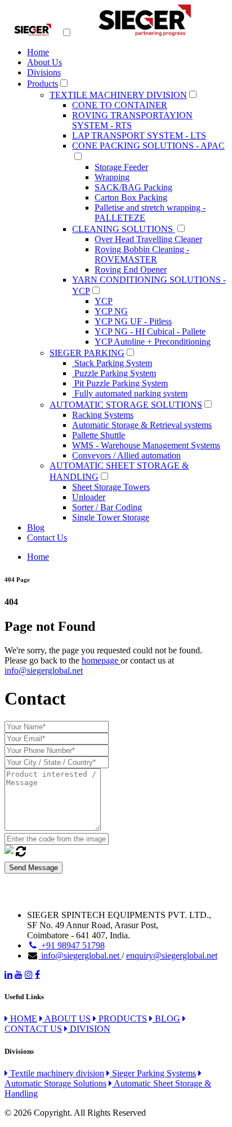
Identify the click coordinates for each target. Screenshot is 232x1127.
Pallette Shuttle (98, 435)
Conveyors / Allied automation (126, 455)
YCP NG (111, 311)
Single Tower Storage (110, 517)
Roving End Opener (131, 269)
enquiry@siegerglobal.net (171, 955)
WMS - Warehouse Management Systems (146, 445)
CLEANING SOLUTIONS (123, 229)
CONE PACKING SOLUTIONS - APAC (148, 145)
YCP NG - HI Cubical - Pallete (150, 331)
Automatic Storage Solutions (55, 1083)
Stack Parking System (112, 363)
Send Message (33, 867)
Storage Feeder (121, 167)
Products (42, 83)
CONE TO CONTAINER (119, 105)
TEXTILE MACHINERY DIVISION (118, 95)
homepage (101, 660)
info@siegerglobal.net (44, 670)
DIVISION (89, 1029)
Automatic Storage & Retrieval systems (142, 425)
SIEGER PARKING (87, 353)
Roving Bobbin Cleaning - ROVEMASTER (142, 254)
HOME (22, 1018)
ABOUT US (67, 1018)
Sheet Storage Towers (111, 487)
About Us (44, 62)
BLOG (166, 1018)
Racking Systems (102, 415)
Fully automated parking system (130, 393)
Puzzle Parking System (114, 373)
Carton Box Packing (131, 197)
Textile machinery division (56, 1073)
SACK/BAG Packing (133, 187)
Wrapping (112, 177)
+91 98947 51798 (72, 945)
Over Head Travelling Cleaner (148, 239)
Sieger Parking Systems (153, 1073)
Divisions (44, 72)
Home (38, 52)
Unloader (88, 497)
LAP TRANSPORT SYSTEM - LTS (139, 135)
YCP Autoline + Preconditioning (153, 341)
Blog (35, 527)
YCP (104, 301)
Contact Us (47, 537)
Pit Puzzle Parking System (120, 383)
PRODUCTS (121, 1018)
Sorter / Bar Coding (107, 507)
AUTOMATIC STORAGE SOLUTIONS (126, 404)
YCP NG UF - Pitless (133, 321)
